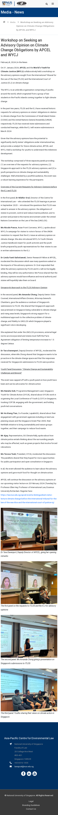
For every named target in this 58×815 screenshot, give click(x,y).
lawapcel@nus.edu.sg (24, 766)
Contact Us (31, 809)
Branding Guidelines (31, 805)
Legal (31, 801)
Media (12, 22)
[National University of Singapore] (7, 3)
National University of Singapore (21, 795)
